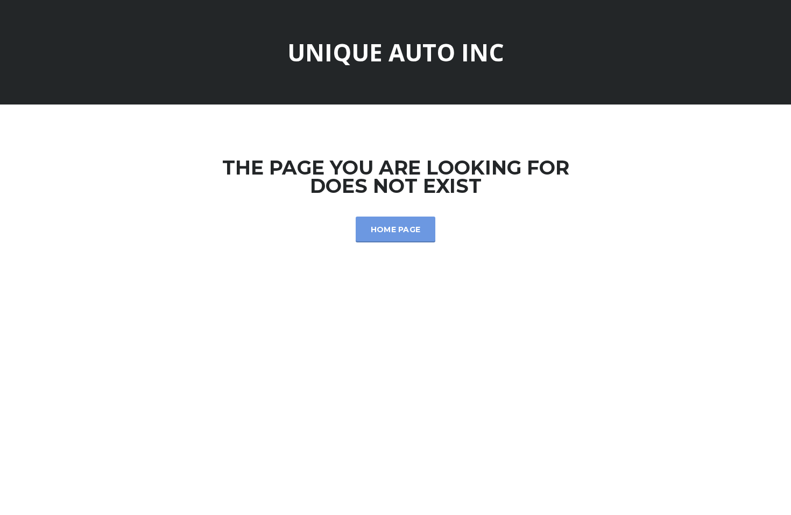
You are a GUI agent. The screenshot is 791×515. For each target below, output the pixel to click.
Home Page (396, 229)
